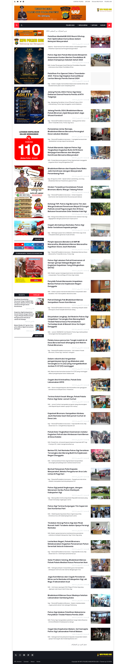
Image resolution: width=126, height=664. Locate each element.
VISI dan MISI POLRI (97, 1)
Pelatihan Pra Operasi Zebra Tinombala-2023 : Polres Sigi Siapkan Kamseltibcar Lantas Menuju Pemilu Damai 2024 (66, 76)
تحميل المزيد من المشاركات (79, 644)
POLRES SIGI (108, 1)
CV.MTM (109, 661)
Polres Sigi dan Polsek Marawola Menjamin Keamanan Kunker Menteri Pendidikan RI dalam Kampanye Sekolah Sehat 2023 (67, 57)
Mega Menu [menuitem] (83, 25)
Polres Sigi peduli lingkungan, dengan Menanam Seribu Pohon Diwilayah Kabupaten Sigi (65, 490)
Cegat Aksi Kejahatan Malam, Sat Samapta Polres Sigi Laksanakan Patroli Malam (68, 630)
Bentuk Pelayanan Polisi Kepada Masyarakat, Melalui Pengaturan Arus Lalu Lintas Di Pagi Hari (67, 471)
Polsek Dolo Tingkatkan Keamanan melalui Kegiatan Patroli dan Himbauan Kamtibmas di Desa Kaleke (68, 434)
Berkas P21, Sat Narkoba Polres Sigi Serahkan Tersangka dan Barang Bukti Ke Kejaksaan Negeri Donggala (68, 453)
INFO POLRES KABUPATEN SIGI (89, 661)
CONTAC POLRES (78, 1)
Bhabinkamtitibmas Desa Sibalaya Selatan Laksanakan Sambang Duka (68, 596)
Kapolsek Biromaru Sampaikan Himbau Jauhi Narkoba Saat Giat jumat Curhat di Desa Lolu (67, 416)
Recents (22, 295)
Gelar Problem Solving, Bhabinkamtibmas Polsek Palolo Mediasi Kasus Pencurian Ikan (68, 561)
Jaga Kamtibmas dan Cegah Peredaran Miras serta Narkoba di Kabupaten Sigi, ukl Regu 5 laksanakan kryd (67, 579)
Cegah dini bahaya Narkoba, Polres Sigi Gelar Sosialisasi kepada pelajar (66, 226)
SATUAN (87, 1)
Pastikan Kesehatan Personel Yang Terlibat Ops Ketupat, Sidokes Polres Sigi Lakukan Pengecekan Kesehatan (23, 302)
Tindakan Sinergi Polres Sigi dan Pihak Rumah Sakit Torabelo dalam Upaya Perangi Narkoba (68, 525)
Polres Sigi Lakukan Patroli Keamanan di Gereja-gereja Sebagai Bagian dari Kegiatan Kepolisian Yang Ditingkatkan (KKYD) (66, 264)
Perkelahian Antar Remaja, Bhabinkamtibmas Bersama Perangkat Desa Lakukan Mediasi (66, 131)
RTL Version (18, 661)
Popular (36, 295)
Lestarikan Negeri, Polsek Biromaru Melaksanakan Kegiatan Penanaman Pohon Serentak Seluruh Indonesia (68, 544)
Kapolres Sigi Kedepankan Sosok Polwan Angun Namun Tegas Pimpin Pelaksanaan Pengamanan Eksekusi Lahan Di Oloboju (24, 315)
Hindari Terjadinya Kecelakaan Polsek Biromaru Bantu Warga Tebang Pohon (65, 188)
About (32, 661)
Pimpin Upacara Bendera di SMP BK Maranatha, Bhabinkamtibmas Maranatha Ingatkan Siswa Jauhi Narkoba (67, 244)
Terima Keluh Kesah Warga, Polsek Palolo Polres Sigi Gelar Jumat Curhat (67, 397)
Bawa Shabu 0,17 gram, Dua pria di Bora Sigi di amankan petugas (24, 327)
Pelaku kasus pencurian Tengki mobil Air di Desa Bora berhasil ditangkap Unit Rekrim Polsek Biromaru (67, 342)
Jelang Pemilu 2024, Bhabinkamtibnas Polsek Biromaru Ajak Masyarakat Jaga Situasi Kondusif (66, 113)
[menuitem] (109, 25)
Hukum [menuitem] (102, 25)
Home (38, 661)
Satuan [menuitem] (94, 25)
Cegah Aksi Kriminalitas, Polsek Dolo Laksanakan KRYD (64, 380)
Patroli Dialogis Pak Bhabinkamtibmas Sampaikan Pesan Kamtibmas (65, 301)
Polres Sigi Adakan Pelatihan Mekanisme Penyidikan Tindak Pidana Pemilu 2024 (66, 613)
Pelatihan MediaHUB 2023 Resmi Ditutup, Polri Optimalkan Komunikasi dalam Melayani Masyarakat (66, 38)
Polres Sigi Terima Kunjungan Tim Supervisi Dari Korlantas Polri (68, 507)
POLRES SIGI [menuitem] (70, 25)
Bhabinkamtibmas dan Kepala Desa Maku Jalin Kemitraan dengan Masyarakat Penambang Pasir (67, 171)
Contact (26, 661)
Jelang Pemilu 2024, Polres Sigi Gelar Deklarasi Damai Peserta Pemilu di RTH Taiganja (66, 94)
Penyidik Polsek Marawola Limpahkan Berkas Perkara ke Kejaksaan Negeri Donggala (65, 283)
